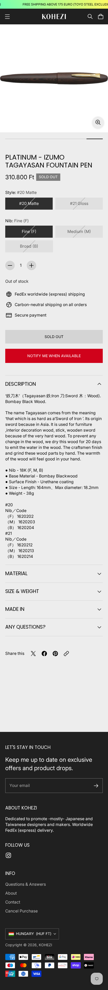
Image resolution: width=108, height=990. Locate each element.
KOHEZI (45, 945)
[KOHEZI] (54, 16)
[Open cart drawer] (100, 16)
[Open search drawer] (90, 16)
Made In (14, 609)
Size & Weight (22, 591)
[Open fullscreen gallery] (98, 122)
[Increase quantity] (31, 265)
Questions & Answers (25, 884)
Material (16, 573)
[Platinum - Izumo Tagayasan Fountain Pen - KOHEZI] (54, 78)
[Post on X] (33, 653)
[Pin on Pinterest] (55, 653)
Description (20, 384)
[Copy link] (66, 653)
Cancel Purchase (21, 911)
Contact (12, 902)
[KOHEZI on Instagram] (8, 855)
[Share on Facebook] (44, 653)
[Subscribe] (96, 785)
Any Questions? (25, 626)
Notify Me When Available (54, 355)
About (11, 893)
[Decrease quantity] (10, 265)
